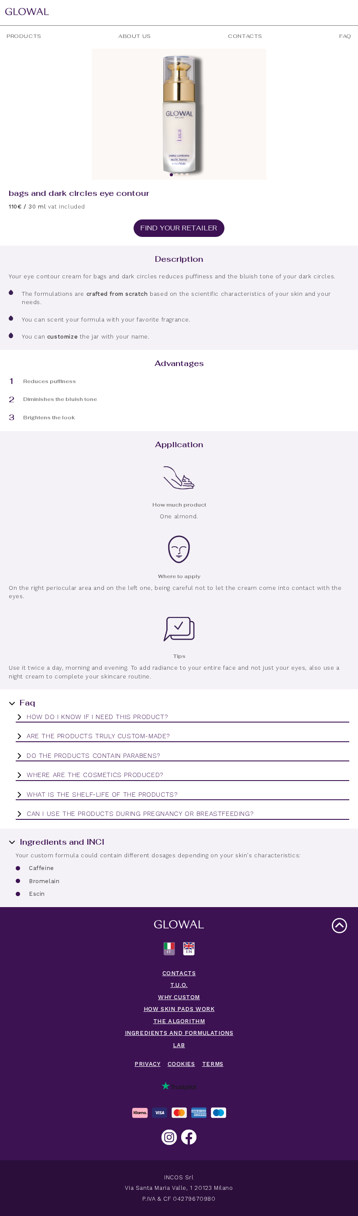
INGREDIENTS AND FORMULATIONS (179, 1033)
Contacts (245, 36)
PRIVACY (147, 1064)
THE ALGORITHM (179, 1021)
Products (24, 36)
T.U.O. (179, 985)
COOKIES (181, 1064)
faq (345, 36)
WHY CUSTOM (179, 997)
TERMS (213, 1064)
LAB (179, 1045)
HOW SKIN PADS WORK (179, 1009)
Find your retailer (179, 228)
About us (134, 36)
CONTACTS (179, 973)
